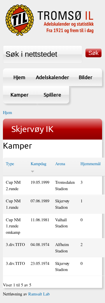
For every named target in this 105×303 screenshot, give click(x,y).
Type (10, 163)
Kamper (19, 94)
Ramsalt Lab (39, 294)
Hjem (19, 77)
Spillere (52, 94)
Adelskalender (52, 77)
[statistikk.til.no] (49, 35)
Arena (60, 163)
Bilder (85, 77)
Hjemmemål (90, 163)
